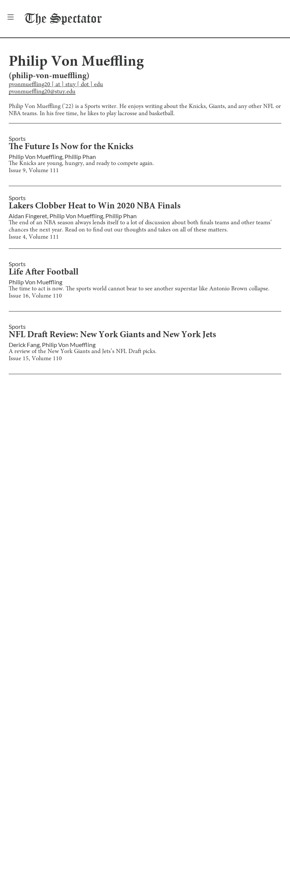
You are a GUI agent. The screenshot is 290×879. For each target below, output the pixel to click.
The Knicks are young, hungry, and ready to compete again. (81, 163)
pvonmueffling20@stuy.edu (42, 92)
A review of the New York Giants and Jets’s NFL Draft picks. (83, 352)
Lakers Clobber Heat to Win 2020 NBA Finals (94, 206)
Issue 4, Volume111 (34, 237)
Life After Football (44, 272)
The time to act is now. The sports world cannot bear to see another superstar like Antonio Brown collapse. (139, 289)
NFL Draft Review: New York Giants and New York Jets (112, 335)
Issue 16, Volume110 (35, 296)
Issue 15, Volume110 (35, 359)
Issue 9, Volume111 (34, 171)
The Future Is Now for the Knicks (71, 147)
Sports (17, 138)
